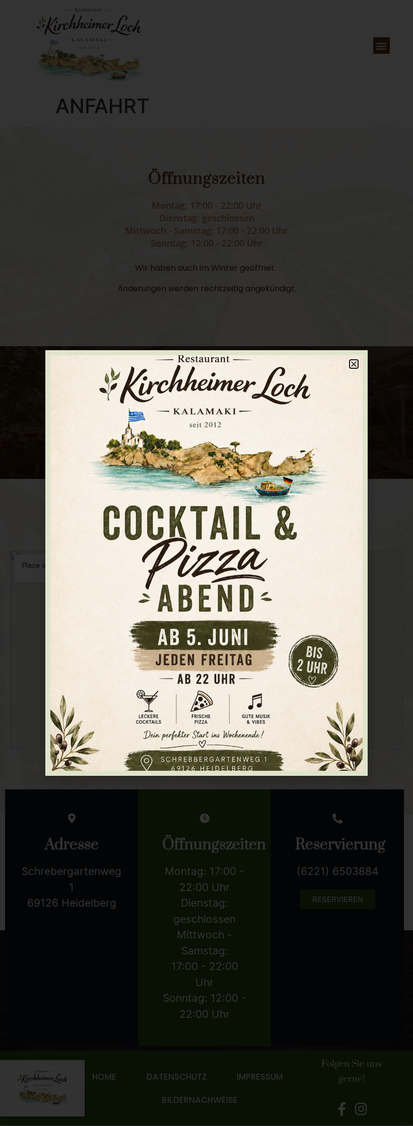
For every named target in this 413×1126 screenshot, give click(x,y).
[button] (354, 364)
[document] (206, 563)
